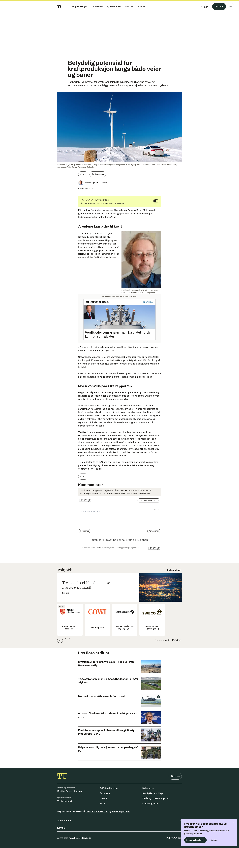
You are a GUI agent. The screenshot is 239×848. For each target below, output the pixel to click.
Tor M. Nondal (64, 801)
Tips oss (175, 776)
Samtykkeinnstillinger (153, 793)
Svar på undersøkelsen (195, 840)
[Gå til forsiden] (60, 6)
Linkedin (104, 798)
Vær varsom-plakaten (97, 811)
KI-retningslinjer (150, 803)
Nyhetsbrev (148, 788)
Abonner (219, 6)
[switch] (156, 200)
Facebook (105, 793)
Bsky (102, 803)
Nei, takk (214, 840)
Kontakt (61, 828)
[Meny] (230, 6)
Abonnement (64, 820)
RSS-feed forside (109, 788)
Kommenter (99, 174)
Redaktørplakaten (121, 811)
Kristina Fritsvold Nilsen (69, 791)
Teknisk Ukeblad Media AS (79, 838)
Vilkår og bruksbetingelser (155, 798)
